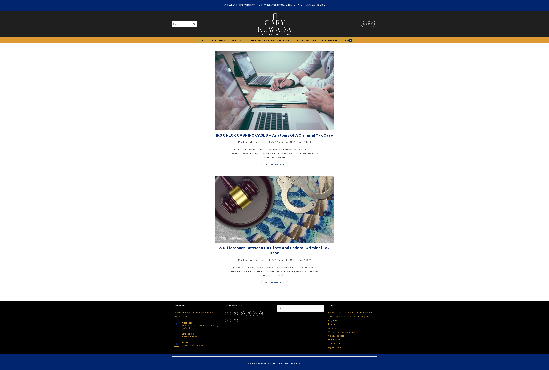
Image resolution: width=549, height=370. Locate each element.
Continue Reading (276, 163)
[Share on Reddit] (262, 313)
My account (334, 347)
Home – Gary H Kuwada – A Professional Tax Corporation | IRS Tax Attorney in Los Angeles (350, 316)
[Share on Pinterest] (242, 313)
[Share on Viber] (255, 313)
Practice (332, 324)
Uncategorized (260, 142)
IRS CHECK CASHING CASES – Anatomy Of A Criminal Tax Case (274, 135)
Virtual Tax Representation (342, 332)
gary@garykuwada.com (194, 345)
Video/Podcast (336, 335)
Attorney (333, 328)
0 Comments (281, 142)
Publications (334, 339)
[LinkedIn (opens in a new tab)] (369, 24)
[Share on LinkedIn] (248, 313)
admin (244, 142)
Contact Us (334, 343)
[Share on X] (228, 313)
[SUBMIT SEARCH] (194, 24)
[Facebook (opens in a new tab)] (363, 24)
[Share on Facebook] (235, 313)
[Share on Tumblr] (228, 320)
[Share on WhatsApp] (235, 320)
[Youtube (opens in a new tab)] (374, 24)
